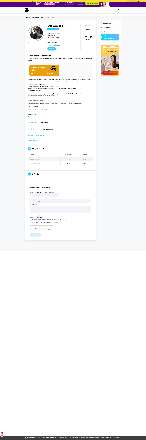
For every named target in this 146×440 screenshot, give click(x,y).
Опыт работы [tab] (44, 122)
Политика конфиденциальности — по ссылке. (47, 222)
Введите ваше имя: (50, 192)
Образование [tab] (32, 122)
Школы (57, 10)
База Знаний (89, 10)
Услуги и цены (107, 27)
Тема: (31, 198)
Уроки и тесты (65, 10)
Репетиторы (48, 10)
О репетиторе (107, 23)
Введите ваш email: (36, 192)
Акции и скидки (77, 10)
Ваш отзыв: (33, 205)
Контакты (99, 10)
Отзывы (105, 31)
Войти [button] (119, 10)
